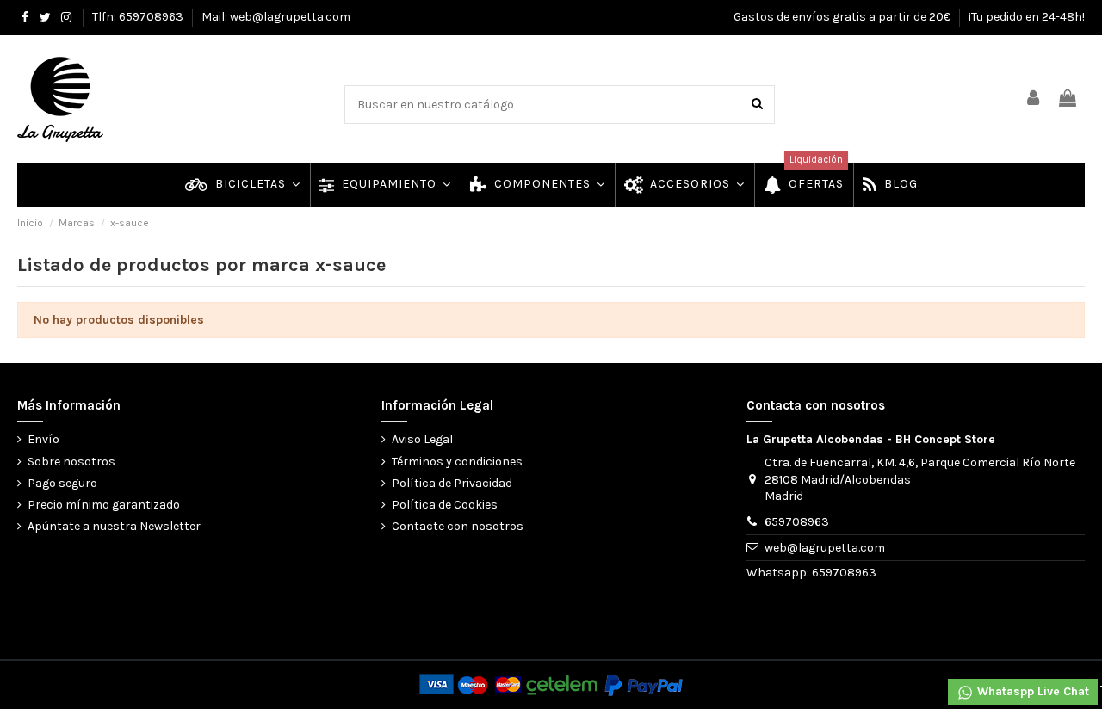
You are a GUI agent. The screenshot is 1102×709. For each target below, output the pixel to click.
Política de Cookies (445, 504)
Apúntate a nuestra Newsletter (114, 526)
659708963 (797, 522)
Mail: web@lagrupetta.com (275, 16)
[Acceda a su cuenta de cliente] (1034, 99)
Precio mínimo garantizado (104, 504)
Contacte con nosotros (457, 526)
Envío (43, 439)
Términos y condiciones (457, 461)
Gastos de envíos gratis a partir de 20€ (843, 16)
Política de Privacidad (452, 483)
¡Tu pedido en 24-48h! (1027, 16)
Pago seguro (62, 483)
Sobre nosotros (71, 461)
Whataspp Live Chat (1031, 691)
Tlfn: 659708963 (139, 16)
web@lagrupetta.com (825, 547)
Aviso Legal (422, 439)
